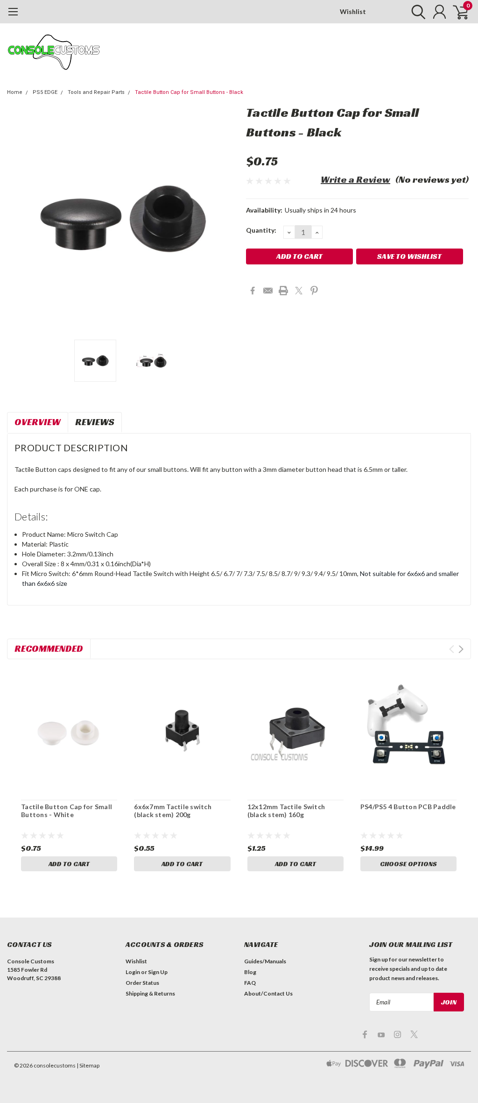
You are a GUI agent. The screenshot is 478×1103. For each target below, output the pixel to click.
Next (227, 219)
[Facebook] (252, 290)
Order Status (142, 982)
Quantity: (261, 230)
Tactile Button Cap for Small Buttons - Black (189, 92)
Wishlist (353, 11)
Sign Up (158, 971)
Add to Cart (69, 864)
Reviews (94, 422)
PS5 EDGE (45, 92)
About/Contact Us (268, 993)
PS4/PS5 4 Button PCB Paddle (408, 807)
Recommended (48, 648)
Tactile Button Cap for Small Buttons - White (66, 811)
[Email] (268, 290)
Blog (250, 971)
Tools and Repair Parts (96, 92)
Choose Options (408, 864)
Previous (18, 219)
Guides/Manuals (265, 961)
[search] (416, 11)
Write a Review (355, 179)
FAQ (250, 982)
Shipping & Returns (150, 993)
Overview (37, 422)
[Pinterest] (314, 290)
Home (14, 92)
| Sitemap (88, 1065)
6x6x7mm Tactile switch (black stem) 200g (172, 811)
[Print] (283, 290)
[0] (457, 11)
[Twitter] (298, 290)
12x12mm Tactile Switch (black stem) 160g (286, 811)
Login (133, 971)
